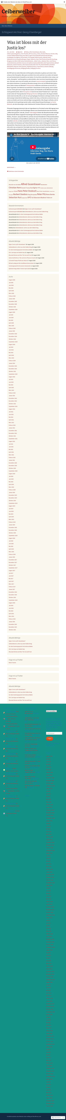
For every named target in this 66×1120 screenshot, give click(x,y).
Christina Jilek (53, 54)
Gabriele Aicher (47, 57)
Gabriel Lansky (38, 57)
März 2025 (11, 325)
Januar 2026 (12, 298)
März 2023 (11, 390)
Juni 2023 (11, 382)
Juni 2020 (11, 479)
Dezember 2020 (13, 463)
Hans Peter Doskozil (41, 59)
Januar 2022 (12, 428)
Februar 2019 (12, 522)
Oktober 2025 (12, 307)
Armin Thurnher (24, 54)
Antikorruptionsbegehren (13, 54)
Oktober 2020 (12, 468)
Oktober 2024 (12, 339)
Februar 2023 (12, 393)
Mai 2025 (11, 320)
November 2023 (13, 368)
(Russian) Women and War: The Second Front (20, 255)
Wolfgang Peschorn (36, 68)
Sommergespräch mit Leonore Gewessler (19, 266)
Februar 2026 (12, 296)
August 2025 (12, 312)
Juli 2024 (11, 347)
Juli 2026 (11, 282)
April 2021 (11, 452)
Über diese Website (7, 26)
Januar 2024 (12, 363)
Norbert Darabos (17, 64)
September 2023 (13, 374)
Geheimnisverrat (11, 59)
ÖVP (51, 197)
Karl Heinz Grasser (21, 63)
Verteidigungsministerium (13, 68)
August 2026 (12, 280)
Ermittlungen (10, 57)
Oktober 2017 (12, 565)
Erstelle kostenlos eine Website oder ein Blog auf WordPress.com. (24, 1116)
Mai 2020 (11, 481)
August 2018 (12, 538)
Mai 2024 (11, 352)
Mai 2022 (11, 417)
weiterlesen (11, 167)
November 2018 (13, 530)
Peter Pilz (37, 64)
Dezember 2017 (13, 560)
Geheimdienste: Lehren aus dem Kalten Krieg (36, 211)
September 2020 (13, 471)
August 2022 (12, 409)
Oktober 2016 (12, 597)
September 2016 (13, 600)
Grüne (15, 191)
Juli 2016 (11, 605)
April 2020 (11, 484)
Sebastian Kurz (15, 197)
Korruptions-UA (27, 92)
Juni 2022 (11, 414)
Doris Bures (26, 55)
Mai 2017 (11, 578)
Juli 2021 (11, 444)
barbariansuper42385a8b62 (16, 209)
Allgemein (19, 52)
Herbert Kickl (52, 191)
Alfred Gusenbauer (34, 52)
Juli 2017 (11, 573)
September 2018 (13, 535)
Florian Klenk (24, 57)
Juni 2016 (11, 608)
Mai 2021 (11, 449)
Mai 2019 (11, 514)
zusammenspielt (41, 81)
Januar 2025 (12, 331)
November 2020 (13, 465)
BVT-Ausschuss (33, 54)
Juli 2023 (11, 379)
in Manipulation (30, 85)
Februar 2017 (12, 586)
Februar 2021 (12, 457)
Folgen (49, 738)
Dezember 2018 (13, 527)
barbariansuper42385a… (12, 716)
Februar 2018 (12, 554)
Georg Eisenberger (21, 59)
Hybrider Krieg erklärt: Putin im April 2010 (19, 268)
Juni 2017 (11, 576)
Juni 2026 (11, 285)
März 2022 (11, 422)
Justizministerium (11, 63)
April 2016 (11, 613)
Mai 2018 (11, 546)
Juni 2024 (11, 350)
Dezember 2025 (13, 301)
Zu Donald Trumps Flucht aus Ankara (18, 260)
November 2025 (13, 304)
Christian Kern (15, 187)
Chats (38, 54)
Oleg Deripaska (32, 194)
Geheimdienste (50, 188)
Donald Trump (25, 188)
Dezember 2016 (13, 592)
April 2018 (11, 549)
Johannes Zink (45, 61)
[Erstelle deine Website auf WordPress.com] (33, 2)
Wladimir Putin (45, 198)
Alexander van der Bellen (15, 184)
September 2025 (13, 309)
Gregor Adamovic (31, 59)
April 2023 (11, 387)
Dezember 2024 (13, 333)
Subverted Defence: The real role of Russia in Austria (22, 258)
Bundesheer (44, 184)
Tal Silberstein (35, 198)
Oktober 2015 (12, 629)
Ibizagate (9, 61)
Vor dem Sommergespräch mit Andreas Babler (31, 214)
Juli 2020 (11, 476)
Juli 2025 (11, 315)
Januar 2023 (12, 395)
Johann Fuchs (37, 61)
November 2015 (13, 627)
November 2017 (13, 562)
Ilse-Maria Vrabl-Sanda (18, 61)
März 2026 (11, 293)
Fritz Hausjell (31, 57)
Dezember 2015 (13, 624)
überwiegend (34, 112)
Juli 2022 (11, 412)
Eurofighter (17, 57)
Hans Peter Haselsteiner (43, 191)
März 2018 (11, 551)
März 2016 (11, 616)
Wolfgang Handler (25, 68)
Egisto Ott (32, 55)
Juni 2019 (11, 511)
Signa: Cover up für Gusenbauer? (33, 209)
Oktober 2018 (12, 533)
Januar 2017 (12, 589)
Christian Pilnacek (45, 54)
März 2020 (11, 487)
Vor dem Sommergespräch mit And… (12, 733)
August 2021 (12, 441)
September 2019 (13, 503)
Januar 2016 (12, 621)
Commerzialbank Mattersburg (14, 55)
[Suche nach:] (62, 26)
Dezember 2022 (13, 398)
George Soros (11, 191)
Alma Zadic (42, 52)
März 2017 (11, 584)
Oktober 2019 (12, 500)
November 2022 (13, 401)
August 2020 (12, 473)
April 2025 (11, 323)
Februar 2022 (12, 425)
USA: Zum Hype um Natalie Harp (17, 252)
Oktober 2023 (12, 371)
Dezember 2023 (13, 366)
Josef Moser (52, 61)
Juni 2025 (11, 317)
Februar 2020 (12, 490)
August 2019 (12, 506)
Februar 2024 (12, 360)
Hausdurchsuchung (52, 59)
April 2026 (11, 290)
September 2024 (13, 342)
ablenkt (15, 121)
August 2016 (12, 603)
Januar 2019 (12, 525)
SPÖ (29, 197)
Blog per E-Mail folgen (53, 719)
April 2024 (11, 355)
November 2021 (13, 433)
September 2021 (13, 438)
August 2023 (12, 377)
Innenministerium (28, 61)
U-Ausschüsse (40, 66)
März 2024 (11, 358)
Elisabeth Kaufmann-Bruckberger (43, 55)
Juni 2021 (11, 446)
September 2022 (13, 406)
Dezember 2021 (13, 430)
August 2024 (12, 344)
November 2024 (13, 336)
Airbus (27, 52)
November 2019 (13, 498)
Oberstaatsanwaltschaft (29, 64)
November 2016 (13, 595)
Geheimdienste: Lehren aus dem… (12, 741)
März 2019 (11, 519)
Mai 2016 (11, 611)
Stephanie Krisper (31, 66)
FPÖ (39, 188)
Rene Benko (50, 194)
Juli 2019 (11, 508)
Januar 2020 (12, 492)
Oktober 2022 (12, 403)
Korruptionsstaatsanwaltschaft (35, 63)
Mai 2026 (11, 288)
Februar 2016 (12, 619)
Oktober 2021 (12, 436)
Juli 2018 (11, 541)
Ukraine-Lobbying (48, 66)
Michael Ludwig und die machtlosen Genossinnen (21, 263)
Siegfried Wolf (24, 197)
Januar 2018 (12, 557)
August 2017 (12, 570)
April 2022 (11, 420)
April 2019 (11, 516)
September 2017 (13, 568)
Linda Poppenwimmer (48, 63)
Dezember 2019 (13, 495)
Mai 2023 (11, 385)
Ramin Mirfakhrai (45, 64)
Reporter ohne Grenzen (20, 66)
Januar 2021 (12, 460)
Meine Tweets (12, 662)
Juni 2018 (11, 543)
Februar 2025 (12, 328)
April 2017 (11, 581)
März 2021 (11, 455)
